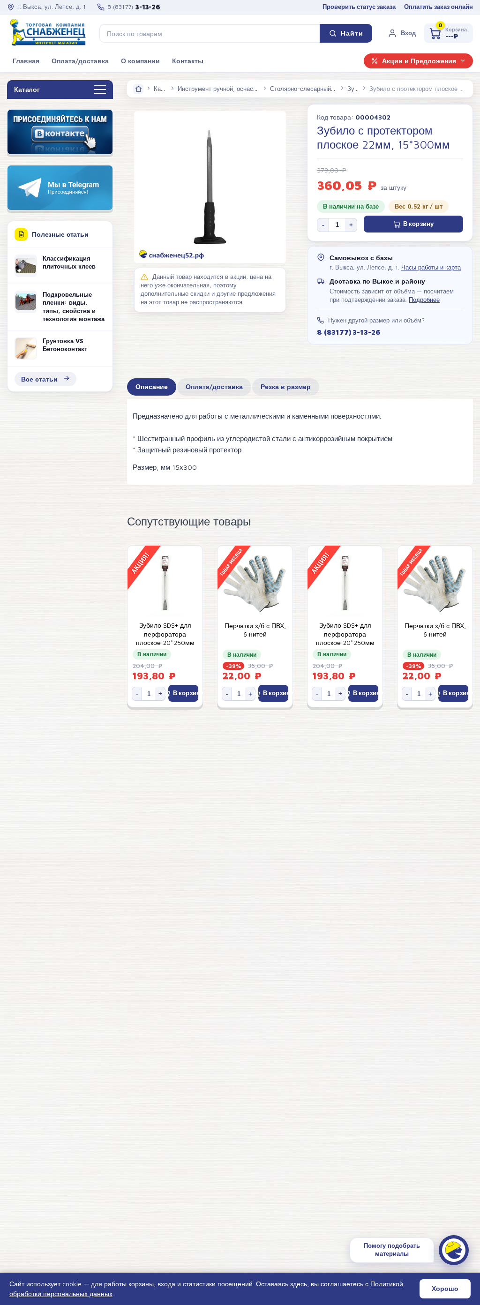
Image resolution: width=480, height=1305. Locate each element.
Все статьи (39, 379)
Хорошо (445, 1288)
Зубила (357, 88)
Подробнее (424, 299)
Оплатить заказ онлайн (438, 6)
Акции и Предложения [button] (419, 61)
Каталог (165, 88)
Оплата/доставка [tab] (214, 386)
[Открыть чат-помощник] (454, 1250)
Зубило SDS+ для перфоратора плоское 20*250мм (165, 634)
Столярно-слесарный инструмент (318, 88)
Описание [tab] (151, 386)
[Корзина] (448, 33)
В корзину (418, 223)
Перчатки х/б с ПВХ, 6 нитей (255, 630)
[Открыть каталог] (100, 90)
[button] (401, 33)
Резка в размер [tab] (286, 386)
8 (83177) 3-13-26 (348, 332)
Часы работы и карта (431, 267)
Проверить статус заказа (359, 6)
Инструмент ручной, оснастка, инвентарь (236, 88)
